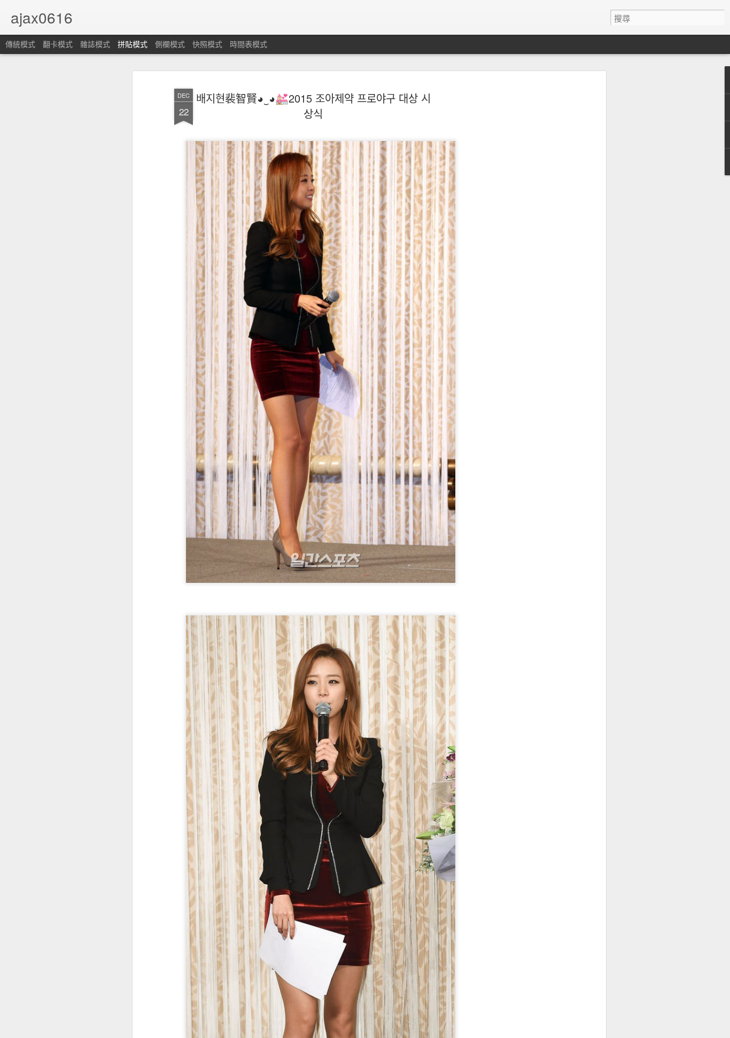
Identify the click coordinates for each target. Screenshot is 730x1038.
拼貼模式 (132, 43)
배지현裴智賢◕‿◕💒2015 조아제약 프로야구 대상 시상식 (313, 106)
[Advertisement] (510, 251)
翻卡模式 (58, 43)
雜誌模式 (95, 43)
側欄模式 (170, 43)
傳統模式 (20, 43)
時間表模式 (248, 43)
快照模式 (207, 43)
